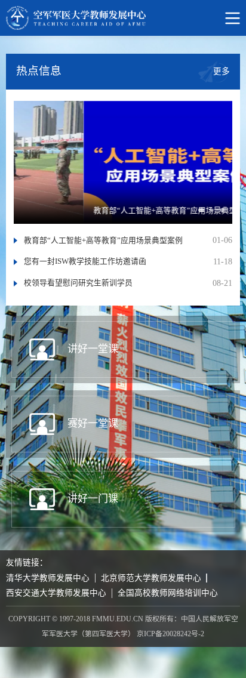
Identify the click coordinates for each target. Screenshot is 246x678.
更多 (221, 70)
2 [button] (217, 214)
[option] (123, 162)
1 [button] (204, 214)
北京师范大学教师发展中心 (151, 578)
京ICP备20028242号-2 (170, 634)
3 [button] (227, 214)
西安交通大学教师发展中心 (56, 592)
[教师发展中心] (123, 18)
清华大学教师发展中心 (48, 578)
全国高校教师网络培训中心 (168, 592)
